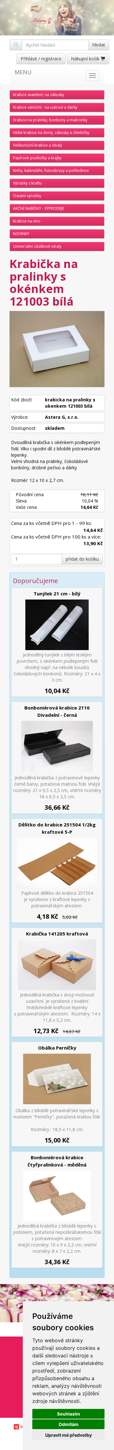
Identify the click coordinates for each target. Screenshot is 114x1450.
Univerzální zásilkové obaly (37, 246)
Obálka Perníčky (57, 1048)
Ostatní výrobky (27, 195)
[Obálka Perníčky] (57, 1079)
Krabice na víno (27, 221)
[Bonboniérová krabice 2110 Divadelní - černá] (57, 746)
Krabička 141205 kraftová (57, 933)
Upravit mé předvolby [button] (68, 1435)
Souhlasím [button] (68, 1413)
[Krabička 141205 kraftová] (57, 965)
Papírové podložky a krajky (37, 158)
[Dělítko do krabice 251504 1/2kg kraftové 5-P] (57, 863)
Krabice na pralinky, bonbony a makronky (50, 120)
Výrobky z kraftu (27, 183)
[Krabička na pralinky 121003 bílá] (57, 349)
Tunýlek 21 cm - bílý (57, 593)
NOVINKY (21, 233)
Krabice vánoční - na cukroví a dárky (45, 107)
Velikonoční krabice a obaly (37, 145)
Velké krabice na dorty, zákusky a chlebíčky (51, 132)
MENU (23, 72)
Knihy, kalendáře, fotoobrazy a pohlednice (51, 170)
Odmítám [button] (69, 1424)
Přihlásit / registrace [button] (41, 59)
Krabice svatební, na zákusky (38, 94)
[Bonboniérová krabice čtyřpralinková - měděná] (57, 1196)
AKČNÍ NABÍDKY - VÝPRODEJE (38, 208)
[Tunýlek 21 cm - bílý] (57, 625)
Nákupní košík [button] (86, 59)
